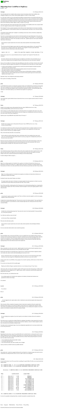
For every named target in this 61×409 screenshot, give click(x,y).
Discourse (7, 407)
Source (36, 266)
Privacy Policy (26, 404)
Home (2, 404)
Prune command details (11, 218)
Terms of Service (19, 404)
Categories (6, 404)
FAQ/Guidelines (12, 404)
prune (6, 8)
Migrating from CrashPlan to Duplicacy (14, 6)
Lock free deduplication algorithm (23, 325)
